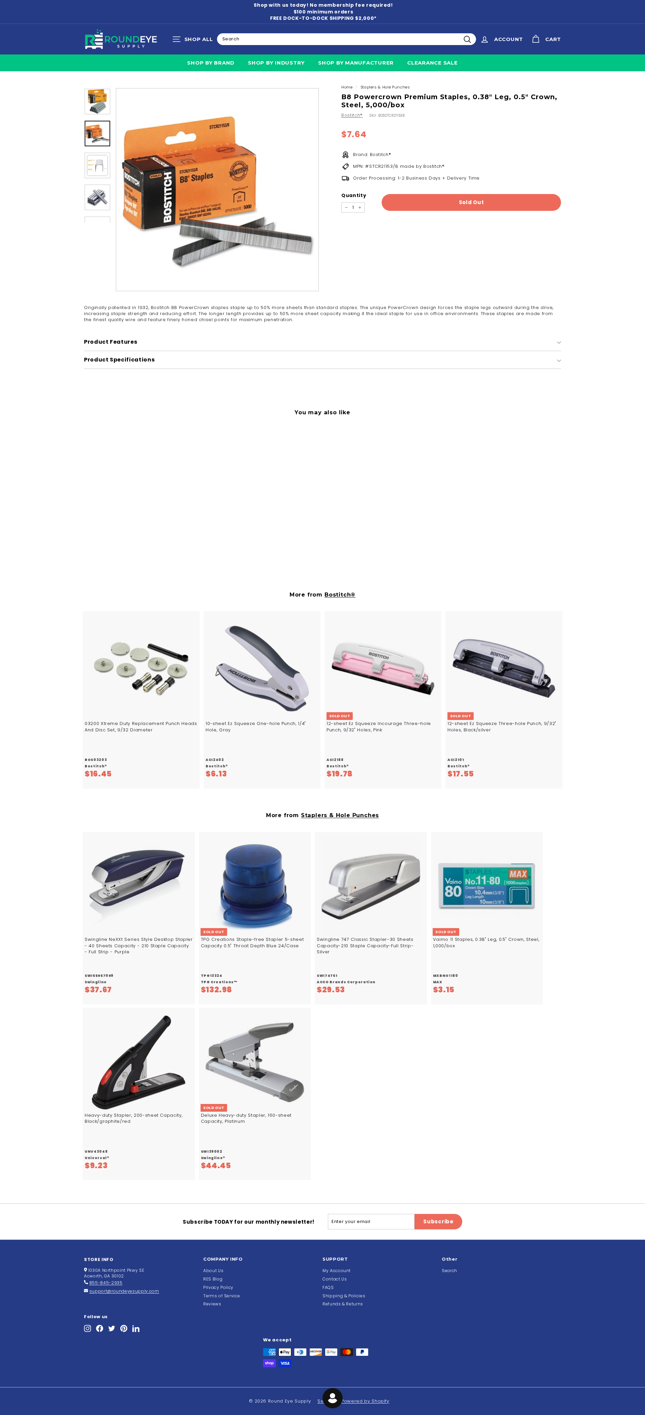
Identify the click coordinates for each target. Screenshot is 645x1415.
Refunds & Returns (342, 1304)
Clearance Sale (432, 63)
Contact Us (334, 1279)
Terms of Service (221, 1296)
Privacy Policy (218, 1287)
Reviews (212, 1304)
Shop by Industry (276, 63)
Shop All (194, 40)
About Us (213, 1270)
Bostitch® (352, 115)
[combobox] (346, 39)
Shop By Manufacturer (356, 63)
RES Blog (212, 1279)
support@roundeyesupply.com (124, 1291)
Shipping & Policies (343, 1296)
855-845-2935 (106, 1283)
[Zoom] (217, 189)
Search (449, 1270)
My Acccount (336, 1270)
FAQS (328, 1287)
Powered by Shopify (365, 1401)
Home (347, 87)
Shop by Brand (210, 63)
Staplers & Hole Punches (385, 87)
